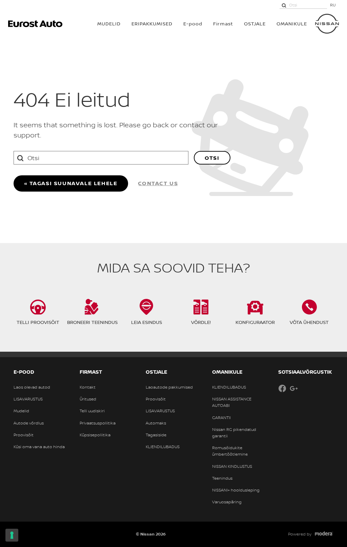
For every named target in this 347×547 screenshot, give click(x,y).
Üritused (88, 399)
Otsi (212, 157)
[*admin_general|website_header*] (327, 23)
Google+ (294, 388)
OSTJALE (255, 23)
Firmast (223, 23)
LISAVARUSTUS (28, 399)
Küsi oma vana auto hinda (39, 447)
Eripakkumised (151, 23)
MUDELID (109, 23)
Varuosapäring (227, 502)
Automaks (156, 423)
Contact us (158, 183)
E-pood (192, 23)
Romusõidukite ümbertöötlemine (230, 451)
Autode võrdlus (29, 423)
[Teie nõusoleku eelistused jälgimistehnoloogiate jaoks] (11, 535)
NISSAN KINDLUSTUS (232, 466)
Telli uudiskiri (92, 411)
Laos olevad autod (32, 387)
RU (333, 5)
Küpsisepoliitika (95, 435)
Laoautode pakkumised (169, 387)
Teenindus (222, 478)
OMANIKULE (292, 23)
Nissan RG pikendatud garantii (234, 433)
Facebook (282, 388)
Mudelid (21, 411)
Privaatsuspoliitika (98, 423)
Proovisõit (24, 435)
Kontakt (88, 387)
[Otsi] (284, 5)
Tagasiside (156, 435)
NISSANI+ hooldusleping (236, 490)
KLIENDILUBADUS (163, 447)
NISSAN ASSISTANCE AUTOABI (231, 402)
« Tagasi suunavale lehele (71, 183)
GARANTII (221, 417)
